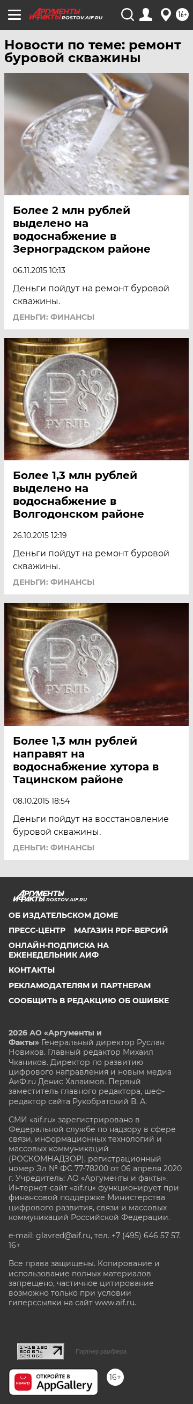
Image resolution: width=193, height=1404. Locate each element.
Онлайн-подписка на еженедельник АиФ (59, 950)
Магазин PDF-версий (121, 930)
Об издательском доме (63, 915)
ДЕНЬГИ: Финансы (53, 317)
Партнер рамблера (101, 1351)
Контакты (32, 970)
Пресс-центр (37, 930)
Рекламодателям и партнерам (80, 985)
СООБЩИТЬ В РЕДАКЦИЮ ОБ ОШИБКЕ (89, 1000)
